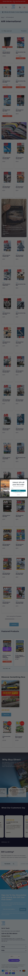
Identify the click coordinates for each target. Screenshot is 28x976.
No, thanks (18, 494)
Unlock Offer (18, 490)
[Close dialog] (26, 480)
